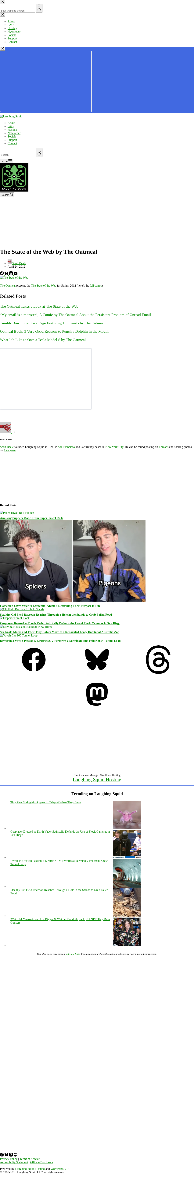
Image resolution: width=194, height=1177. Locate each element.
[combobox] (17, 155)
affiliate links (73, 953)
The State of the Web (43, 285)
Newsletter (14, 133)
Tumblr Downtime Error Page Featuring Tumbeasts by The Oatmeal (52, 323)
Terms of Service (30, 1158)
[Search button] (39, 152)
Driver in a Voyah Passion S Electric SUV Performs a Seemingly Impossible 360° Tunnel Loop (60, 640)
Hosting (12, 129)
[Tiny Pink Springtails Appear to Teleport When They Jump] (127, 828)
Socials (12, 136)
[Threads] (11, 274)
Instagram (10, 450)
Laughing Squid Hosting (97, 779)
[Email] (15, 274)
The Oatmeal (8, 285)
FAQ (11, 126)
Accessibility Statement (14, 1162)
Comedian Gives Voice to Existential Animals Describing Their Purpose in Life (50, 605)
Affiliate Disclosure (41, 1162)
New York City (114, 447)
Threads (163, 447)
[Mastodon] (97, 707)
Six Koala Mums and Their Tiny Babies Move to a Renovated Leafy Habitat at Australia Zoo (59, 632)
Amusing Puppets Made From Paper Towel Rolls (31, 518)
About (11, 122)
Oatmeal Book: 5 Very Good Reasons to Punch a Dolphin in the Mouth (54, 331)
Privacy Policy (8, 1158)
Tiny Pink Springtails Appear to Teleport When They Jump (45, 802)
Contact (12, 143)
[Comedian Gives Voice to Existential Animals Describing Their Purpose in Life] (73, 600)
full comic (96, 285)
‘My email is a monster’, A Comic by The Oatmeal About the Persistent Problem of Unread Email (75, 315)
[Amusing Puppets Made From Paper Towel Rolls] (17, 512)
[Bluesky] (7, 274)
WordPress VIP (60, 1168)
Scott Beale (7, 447)
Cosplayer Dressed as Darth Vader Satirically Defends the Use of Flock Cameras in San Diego (60, 623)
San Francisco (66, 447)
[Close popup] (2, 49)
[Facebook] (2, 274)
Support (12, 139)
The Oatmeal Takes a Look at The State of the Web (39, 306)
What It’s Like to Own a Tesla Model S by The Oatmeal (43, 340)
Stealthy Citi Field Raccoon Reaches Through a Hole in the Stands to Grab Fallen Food (56, 614)
